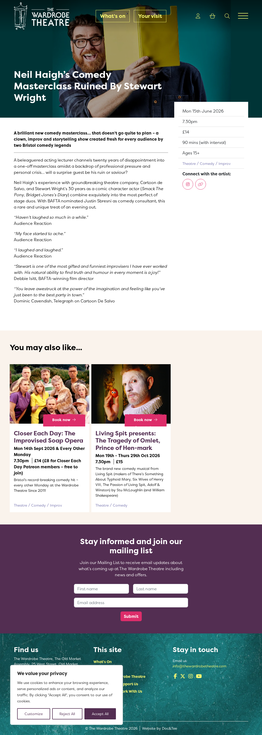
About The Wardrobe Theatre (119, 676)
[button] (198, 16)
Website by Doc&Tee (159, 728)
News (98, 698)
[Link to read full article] (49, 394)
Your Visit (101, 669)
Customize (34, 713)
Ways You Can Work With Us (117, 691)
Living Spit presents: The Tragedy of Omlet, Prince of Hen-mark (127, 440)
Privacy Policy (105, 713)
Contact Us (103, 706)
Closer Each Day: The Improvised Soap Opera (48, 437)
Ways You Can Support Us (115, 683)
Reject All (67, 713)
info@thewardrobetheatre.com (199, 666)
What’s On (102, 661)
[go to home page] (41, 16)
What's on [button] (112, 16)
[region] (66, 695)
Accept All (100, 713)
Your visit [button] (150, 16)
